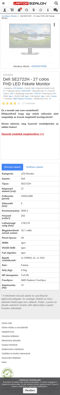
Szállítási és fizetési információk (16, 353)
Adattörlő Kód (8, 332)
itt (47, 386)
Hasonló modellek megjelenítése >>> (23, 134)
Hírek (4, 362)
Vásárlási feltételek (10, 336)
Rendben (30, 390)
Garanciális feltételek (11, 358)
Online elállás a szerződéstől (15, 327)
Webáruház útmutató (11, 340)
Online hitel (7, 323)
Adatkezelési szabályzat (13, 349)
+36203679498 (38, 66)
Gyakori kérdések (10, 345)
